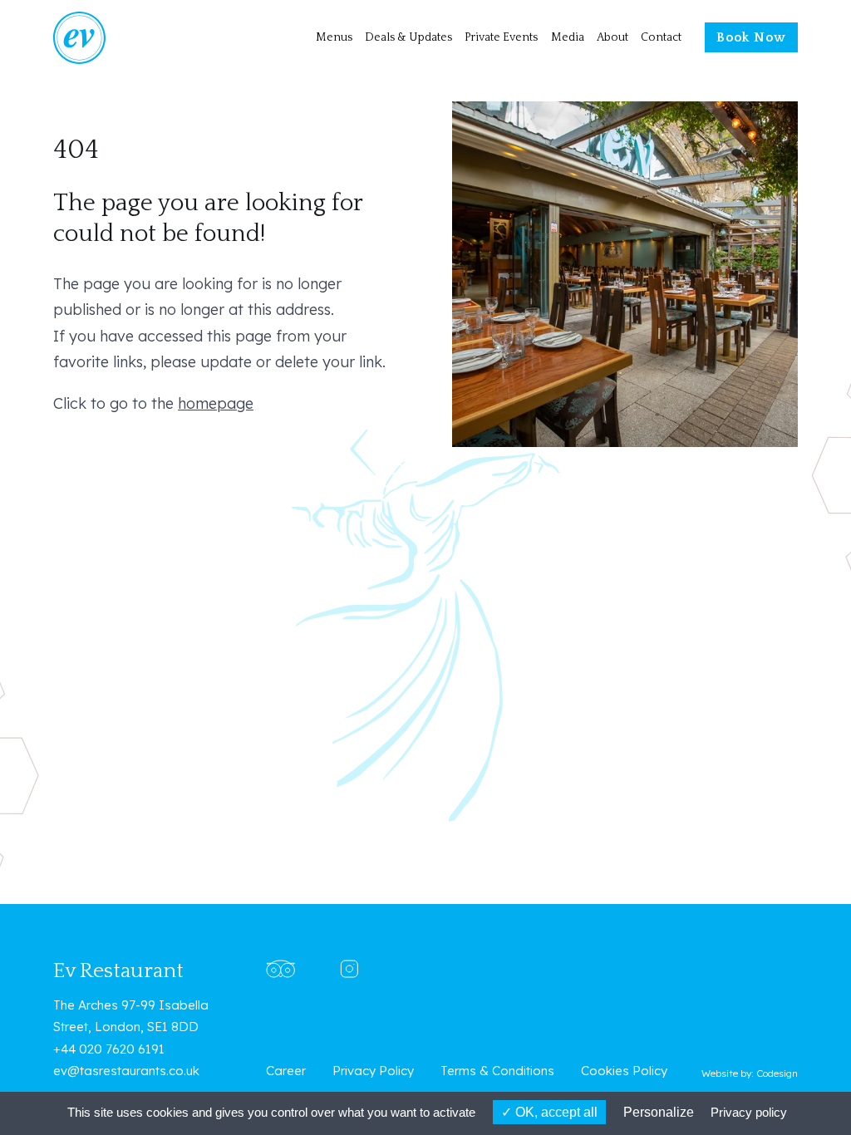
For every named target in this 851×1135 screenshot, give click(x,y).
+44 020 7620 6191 (109, 1049)
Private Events (501, 37)
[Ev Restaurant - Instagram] (349, 968)
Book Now (751, 38)
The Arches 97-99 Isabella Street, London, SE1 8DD (131, 1015)
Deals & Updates (408, 37)
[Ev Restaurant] (106, 38)
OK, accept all (555, 1112)
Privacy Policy (373, 1070)
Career (286, 1070)
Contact (661, 37)
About (612, 37)
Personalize (658, 1112)
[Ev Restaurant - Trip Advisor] (280, 968)
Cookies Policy (624, 1070)
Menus (334, 37)
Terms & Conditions (497, 1070)
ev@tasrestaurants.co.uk (126, 1070)
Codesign (777, 1073)
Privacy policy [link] (749, 1112)
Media (567, 37)
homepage (215, 403)
